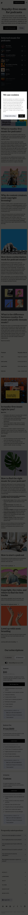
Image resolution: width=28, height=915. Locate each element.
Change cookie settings (10, 115)
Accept (21, 115)
